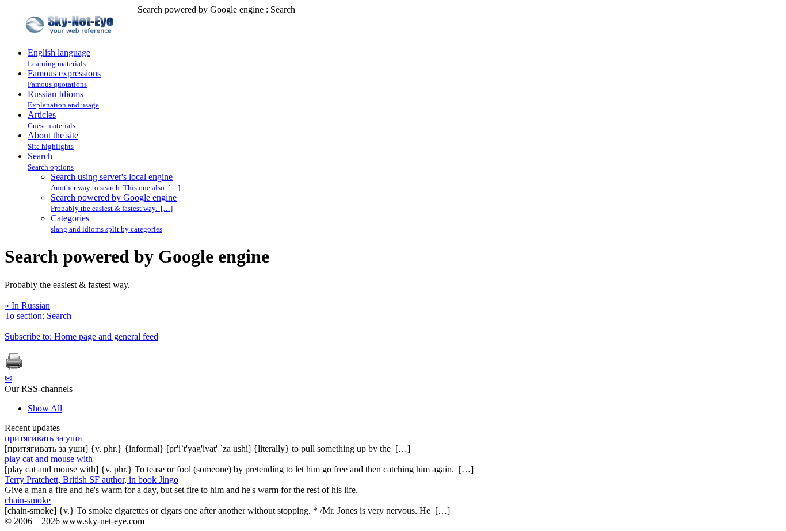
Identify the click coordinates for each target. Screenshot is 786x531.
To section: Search (38, 316)
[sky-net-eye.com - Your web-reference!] (71, 42)
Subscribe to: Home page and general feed (81, 336)
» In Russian (27, 305)
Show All (45, 408)
